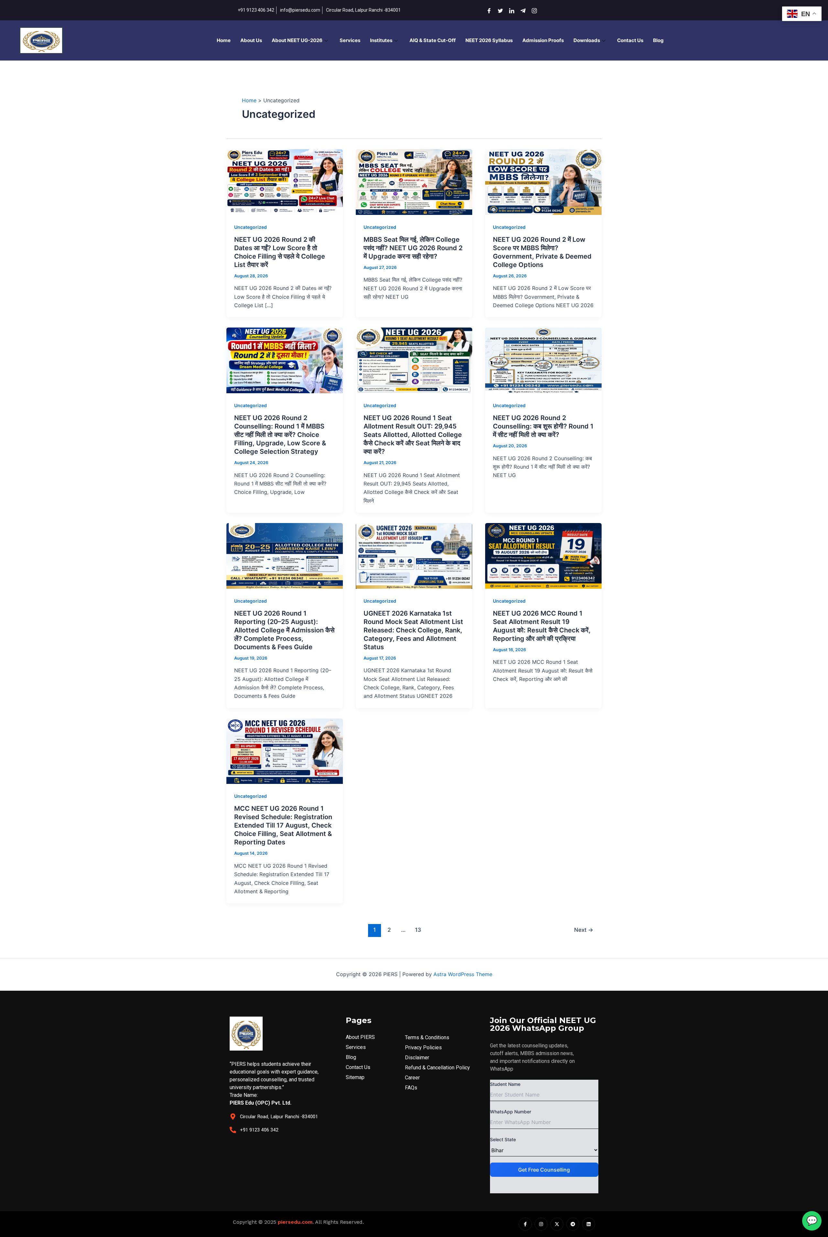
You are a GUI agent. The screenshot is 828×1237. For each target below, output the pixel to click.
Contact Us (630, 40)
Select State (503, 1139)
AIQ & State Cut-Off (432, 40)
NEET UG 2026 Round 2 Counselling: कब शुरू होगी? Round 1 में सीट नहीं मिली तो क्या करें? (543, 426)
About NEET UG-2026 (297, 40)
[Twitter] (498, 10)
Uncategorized (250, 227)
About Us (251, 40)
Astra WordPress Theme (462, 974)
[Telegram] (521, 10)
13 (418, 929)
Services (350, 40)
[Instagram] (532, 10)
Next (583, 929)
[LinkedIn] (509, 10)
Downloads (586, 40)
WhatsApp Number (510, 1111)
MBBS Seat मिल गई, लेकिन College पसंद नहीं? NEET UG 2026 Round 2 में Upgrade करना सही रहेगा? (413, 248)
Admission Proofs (543, 40)
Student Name (505, 1084)
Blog (658, 40)
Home (224, 40)
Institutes (381, 40)
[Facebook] (487, 10)
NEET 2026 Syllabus (489, 40)
